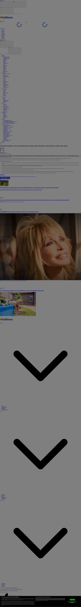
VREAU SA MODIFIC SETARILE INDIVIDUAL (72, 602)
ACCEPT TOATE (72, 599)
